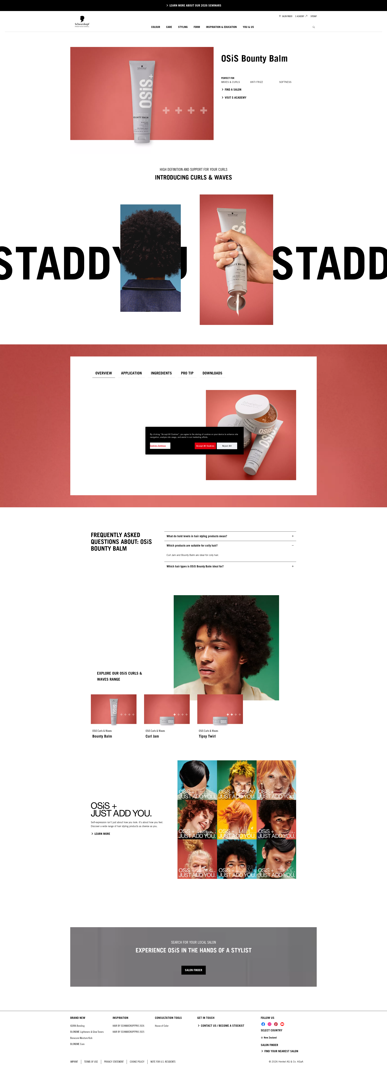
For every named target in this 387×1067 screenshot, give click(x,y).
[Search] (313, 27)
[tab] (103, 373)
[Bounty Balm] (114, 718)
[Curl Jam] (167, 718)
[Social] (263, 1024)
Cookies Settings (158, 445)
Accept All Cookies (205, 446)
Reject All (227, 446)
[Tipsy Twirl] (220, 718)
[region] (194, 440)
